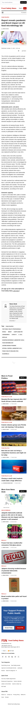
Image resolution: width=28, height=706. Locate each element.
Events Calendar (18, 681)
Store (2, 697)
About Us (3, 694)
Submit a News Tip (16, 684)
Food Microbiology (7, 342)
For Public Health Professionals (11, 329)
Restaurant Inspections (7, 681)
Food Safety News (15, 704)
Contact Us (9, 694)
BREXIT (10, 331)
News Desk (6, 28)
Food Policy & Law (6, 396)
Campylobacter (18, 331)
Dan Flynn (6, 429)
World (4, 331)
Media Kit (23, 694)
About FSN (20, 627)
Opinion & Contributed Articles (8, 668)
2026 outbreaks (5, 510)
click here (16, 291)
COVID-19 (14, 334)
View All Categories (10, 670)
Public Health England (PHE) (10, 351)
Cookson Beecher (8, 483)
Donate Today (8, 627)
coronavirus (6, 334)
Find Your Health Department (8, 678)
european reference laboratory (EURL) (13, 340)
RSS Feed (3, 686)
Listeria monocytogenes (9, 345)
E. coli (20, 334)
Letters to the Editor (6, 684)
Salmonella (5, 353)
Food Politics (5, 17)
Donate (7, 697)
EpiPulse (4, 337)
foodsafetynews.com (6, 643)
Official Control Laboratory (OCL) (12, 348)
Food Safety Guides (15, 665)
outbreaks (19, 668)
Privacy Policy (16, 694)
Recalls (3, 540)
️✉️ (3, 650)
